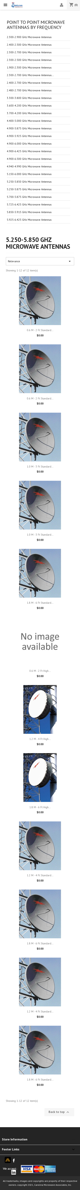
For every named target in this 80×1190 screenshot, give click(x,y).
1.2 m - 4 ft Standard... (40, 875)
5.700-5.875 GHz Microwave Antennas (29, 197)
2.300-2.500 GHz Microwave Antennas (29, 60)
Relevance (40, 261)
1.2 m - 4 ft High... (40, 739)
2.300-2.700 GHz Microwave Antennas (29, 52)
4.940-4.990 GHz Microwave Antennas (29, 166)
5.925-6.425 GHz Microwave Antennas (29, 219)
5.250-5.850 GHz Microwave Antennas (29, 181)
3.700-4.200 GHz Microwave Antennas (29, 113)
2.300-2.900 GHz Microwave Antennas (29, 37)
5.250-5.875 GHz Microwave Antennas (29, 189)
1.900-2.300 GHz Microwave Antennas (29, 67)
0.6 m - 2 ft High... (40, 671)
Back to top (59, 1112)
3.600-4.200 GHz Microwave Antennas (29, 105)
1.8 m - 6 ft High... (40, 807)
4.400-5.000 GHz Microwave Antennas (29, 121)
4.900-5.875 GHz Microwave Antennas (29, 128)
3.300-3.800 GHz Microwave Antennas (29, 98)
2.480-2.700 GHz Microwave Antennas (29, 90)
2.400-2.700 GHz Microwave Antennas (29, 82)
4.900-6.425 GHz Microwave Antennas (29, 151)
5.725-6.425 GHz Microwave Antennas (29, 204)
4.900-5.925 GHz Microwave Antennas (29, 136)
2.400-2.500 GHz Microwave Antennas (29, 44)
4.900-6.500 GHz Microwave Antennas (29, 159)
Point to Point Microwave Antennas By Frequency (36, 24)
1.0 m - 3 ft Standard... (40, 466)
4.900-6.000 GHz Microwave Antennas (29, 143)
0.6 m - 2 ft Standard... (40, 330)
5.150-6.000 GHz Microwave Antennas (29, 174)
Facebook (13, 1161)
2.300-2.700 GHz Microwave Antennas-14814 (30, 75)
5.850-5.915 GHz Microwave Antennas (29, 212)
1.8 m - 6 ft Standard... (40, 602)
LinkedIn (14, 1172)
